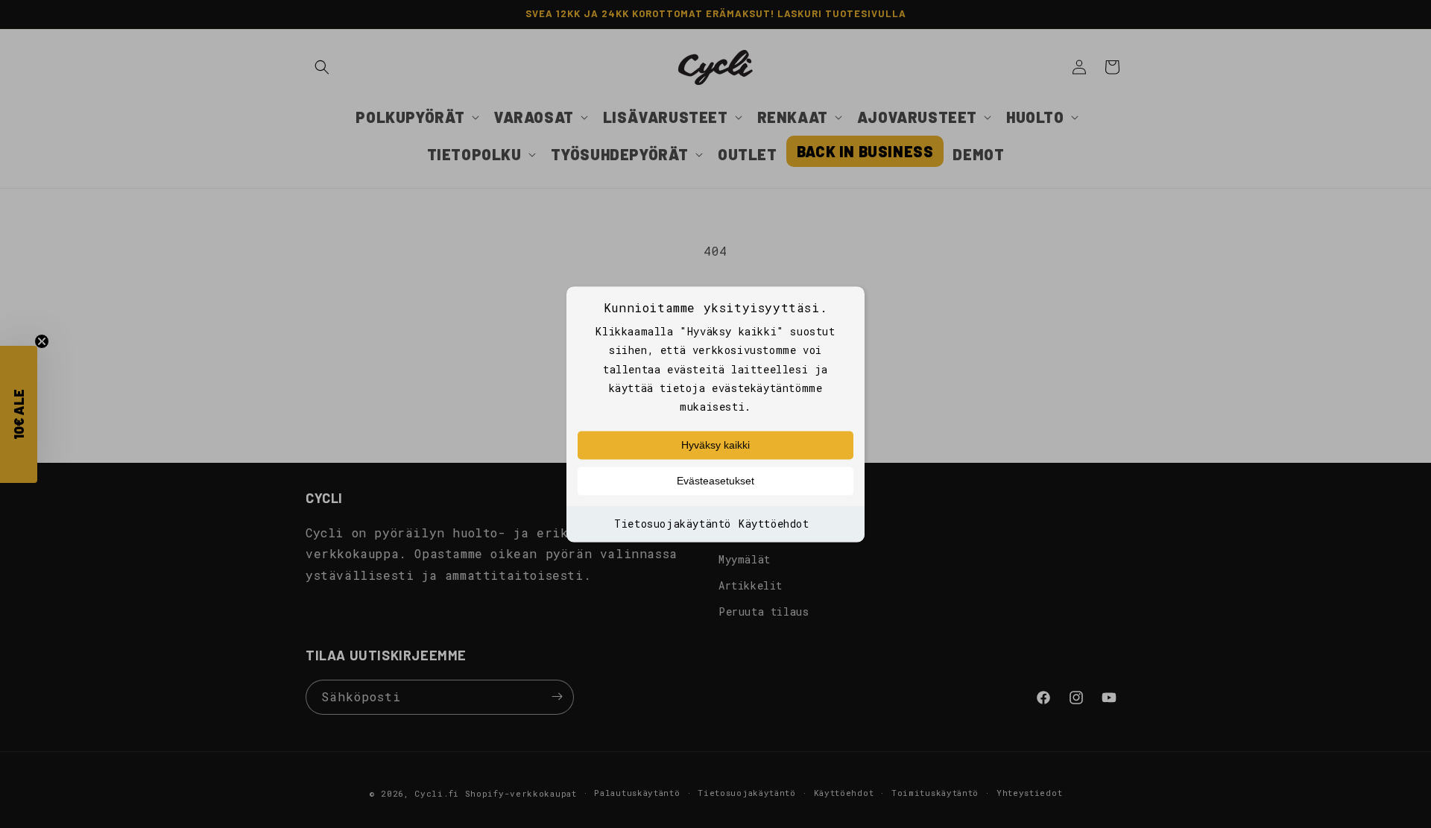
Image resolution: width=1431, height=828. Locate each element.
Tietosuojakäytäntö (672, 524)
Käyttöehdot (774, 524)
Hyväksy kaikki (715, 446)
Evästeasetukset (715, 481)
